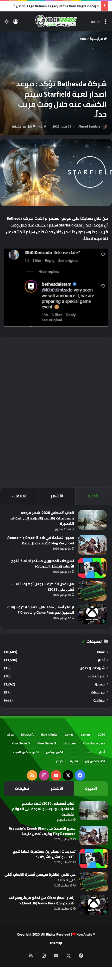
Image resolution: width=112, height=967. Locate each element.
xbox (10, 734)
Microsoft (27, 734)
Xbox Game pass (94, 743)
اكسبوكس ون (95, 761)
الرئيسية (97, 39)
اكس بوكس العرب (26, 752)
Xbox (82, 39)
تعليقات (19, 496)
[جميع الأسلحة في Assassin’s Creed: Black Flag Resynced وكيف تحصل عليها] (92, 545)
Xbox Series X (21, 743)
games (69, 734)
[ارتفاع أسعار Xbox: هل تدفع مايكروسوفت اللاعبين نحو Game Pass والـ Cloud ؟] (92, 614)
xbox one (69, 743)
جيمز (59, 761)
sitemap (56, 942)
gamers (86, 734)
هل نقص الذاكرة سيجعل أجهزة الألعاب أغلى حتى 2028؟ (42, 587)
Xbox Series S (47, 743)
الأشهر (57, 496)
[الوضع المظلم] (6, 23)
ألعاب (88, 752)
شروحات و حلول (92, 668)
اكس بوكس (54, 752)
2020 (101, 734)
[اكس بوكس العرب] (56, 21)
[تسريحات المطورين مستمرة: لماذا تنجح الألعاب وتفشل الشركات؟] (92, 568)
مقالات (99, 700)
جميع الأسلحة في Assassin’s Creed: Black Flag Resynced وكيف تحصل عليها (40, 540)
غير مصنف (96, 676)
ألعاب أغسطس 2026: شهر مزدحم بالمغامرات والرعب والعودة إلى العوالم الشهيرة (42, 518)
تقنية (74, 761)
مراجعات (98, 692)
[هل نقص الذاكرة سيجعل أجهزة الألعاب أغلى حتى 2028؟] (92, 591)
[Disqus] (56, 411)
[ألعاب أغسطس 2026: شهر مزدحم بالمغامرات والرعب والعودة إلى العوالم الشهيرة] (92, 520)
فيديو (100, 684)
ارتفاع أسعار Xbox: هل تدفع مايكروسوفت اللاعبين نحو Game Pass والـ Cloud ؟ (40, 610)
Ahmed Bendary (89, 126)
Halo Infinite (49, 734)
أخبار (101, 660)
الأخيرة (94, 496)
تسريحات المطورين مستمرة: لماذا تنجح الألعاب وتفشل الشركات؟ (42, 563)
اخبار (73, 752)
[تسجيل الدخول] (15, 23)
